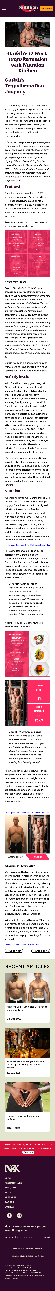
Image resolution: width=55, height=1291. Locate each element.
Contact (10, 1207)
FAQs (8, 1192)
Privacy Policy (18, 1248)
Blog (8, 1178)
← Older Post (14, 951)
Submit (46, 1237)
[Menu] (4, 9)
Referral (11, 1197)
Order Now (28, 1152)
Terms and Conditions (34, 1248)
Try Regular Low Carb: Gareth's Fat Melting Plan (27, 812)
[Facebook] (9, 1215)
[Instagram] (19, 1215)
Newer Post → (41, 951)
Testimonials (13, 1183)
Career (9, 1202)
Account (10, 1187)
